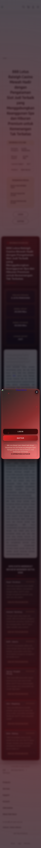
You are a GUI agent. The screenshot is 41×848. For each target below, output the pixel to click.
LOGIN (20, 431)
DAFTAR (20, 438)
